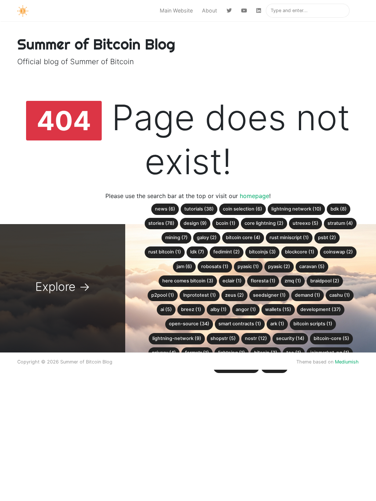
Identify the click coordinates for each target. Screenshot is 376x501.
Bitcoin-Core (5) (331, 338)
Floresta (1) (263, 281)
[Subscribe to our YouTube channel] (244, 11)
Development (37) (320, 309)
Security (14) (290, 338)
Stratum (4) (340, 223)
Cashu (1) (339, 295)
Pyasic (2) (279, 266)
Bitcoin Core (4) (243, 237)
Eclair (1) (232, 281)
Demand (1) (307, 295)
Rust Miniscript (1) (289, 237)
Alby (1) (218, 309)
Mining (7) (176, 237)
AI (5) (166, 309)
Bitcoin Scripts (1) (312, 323)
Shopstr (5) (223, 338)
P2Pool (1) (162, 295)
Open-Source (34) (189, 323)
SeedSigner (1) (269, 295)
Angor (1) (246, 309)
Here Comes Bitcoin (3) (187, 281)
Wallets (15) (278, 309)
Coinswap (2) (338, 252)
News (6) (165, 209)
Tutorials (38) (199, 209)
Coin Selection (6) (242, 209)
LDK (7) (197, 252)
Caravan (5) (312, 266)
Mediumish (347, 362)
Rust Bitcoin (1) (164, 252)
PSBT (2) (327, 237)
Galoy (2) (207, 237)
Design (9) (195, 223)
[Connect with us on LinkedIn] (259, 11)
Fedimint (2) (226, 252)
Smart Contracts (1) (239, 323)
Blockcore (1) (299, 252)
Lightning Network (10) (296, 209)
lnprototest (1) (199, 295)
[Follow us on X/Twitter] (229, 11)
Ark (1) (277, 323)
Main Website (176, 10)
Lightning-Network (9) (176, 338)
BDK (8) (338, 209)
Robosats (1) (214, 266)
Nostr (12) (256, 338)
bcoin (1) (225, 223)
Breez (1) (191, 309)
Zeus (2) (234, 295)
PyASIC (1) (248, 266)
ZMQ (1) (293, 281)
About (209, 10)
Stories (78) (161, 223)
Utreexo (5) (305, 223)
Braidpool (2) (324, 281)
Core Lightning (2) (264, 223)
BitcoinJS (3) (262, 252)
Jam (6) (184, 266)
